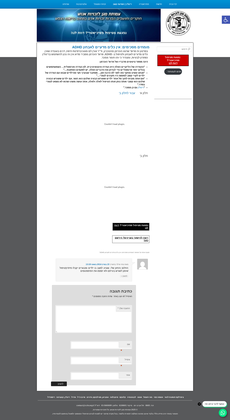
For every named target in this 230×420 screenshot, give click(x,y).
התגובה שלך (124, 308)
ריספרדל (51, 397)
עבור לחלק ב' (127, 93)
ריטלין (141, 87)
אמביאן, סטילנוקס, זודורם (98, 397)
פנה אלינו (173, 12)
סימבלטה (114, 397)
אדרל (73, 397)
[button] (226, 20)
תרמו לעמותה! (174, 71)
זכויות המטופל (100, 4)
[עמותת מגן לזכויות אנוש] (178, 24)
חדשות (159, 4)
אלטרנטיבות (81, 4)
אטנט (139, 397)
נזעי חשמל (147, 397)
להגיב (124, 276)
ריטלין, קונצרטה (63, 397)
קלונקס (123, 397)
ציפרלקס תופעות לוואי (174, 397)
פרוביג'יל (81, 397)
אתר (128, 375)
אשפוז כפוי (158, 397)
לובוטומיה (131, 397)
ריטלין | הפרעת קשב (122, 4)
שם (125, 345)
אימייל (125, 360)
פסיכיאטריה (144, 4)
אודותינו (66, 4)
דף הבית (173, 4)
